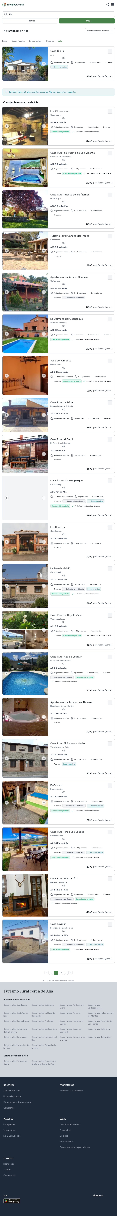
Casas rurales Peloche (70, 1013)
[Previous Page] (51, 973)
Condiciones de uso (70, 1124)
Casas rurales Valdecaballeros (95, 1006)
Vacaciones (9, 1130)
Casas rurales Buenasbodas (16, 1021)
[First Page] (47, 973)
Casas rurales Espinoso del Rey (44, 1038)
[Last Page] (70, 973)
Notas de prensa (12, 1096)
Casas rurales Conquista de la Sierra (72, 1038)
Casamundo (9, 1175)
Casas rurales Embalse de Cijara (15, 1062)
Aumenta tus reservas (71, 1090)
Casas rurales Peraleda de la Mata (44, 1046)
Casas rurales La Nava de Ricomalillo (43, 1014)
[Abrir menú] (113, 5)
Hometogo (9, 1163)
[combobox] (58, 14)
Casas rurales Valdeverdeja (44, 1029)
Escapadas (9, 1124)
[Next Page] (66, 973)
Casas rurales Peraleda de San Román (100, 1022)
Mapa (89, 20)
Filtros (32, 20)
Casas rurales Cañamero (43, 1005)
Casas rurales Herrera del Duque (71, 1022)
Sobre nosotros (11, 1090)
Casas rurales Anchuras (42, 1021)
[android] (11, 1200)
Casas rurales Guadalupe (15, 1005)
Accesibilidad (66, 1141)
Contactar (8, 1107)
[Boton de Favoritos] (110, 51)
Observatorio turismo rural (17, 1102)
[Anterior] (7, 64)
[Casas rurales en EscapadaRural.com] (13, 4)
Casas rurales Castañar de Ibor (15, 1014)
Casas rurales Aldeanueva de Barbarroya (15, 1030)
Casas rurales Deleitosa (99, 1029)
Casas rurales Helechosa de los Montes (101, 1014)
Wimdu (7, 1169)
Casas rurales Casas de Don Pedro (70, 1030)
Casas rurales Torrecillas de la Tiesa (16, 1046)
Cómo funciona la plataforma (75, 1147)
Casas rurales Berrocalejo (15, 1037)
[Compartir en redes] (108, 4)
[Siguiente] (44, 64)
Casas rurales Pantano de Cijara (72, 1006)
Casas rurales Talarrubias (99, 1037)
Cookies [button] (64, 1135)
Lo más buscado (12, 1135)
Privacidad (65, 1130)
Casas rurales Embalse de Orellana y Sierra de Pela (44, 1062)
